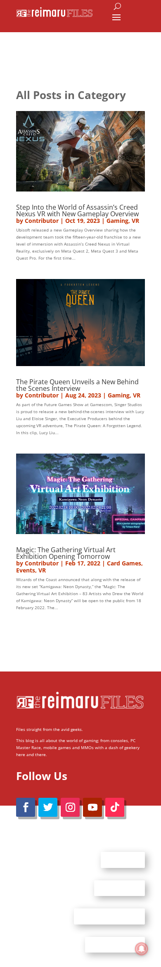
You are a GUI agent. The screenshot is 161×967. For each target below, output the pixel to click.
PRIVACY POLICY (115, 944)
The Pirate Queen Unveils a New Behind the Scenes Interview (77, 385)
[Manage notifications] (141, 948)
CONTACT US (119, 888)
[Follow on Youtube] (92, 807)
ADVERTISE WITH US (109, 916)
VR (135, 221)
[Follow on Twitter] (47, 807)
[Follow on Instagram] (70, 807)
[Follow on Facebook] (25, 807)
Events (25, 570)
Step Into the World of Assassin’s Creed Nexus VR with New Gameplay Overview (77, 210)
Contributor (42, 221)
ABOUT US (123, 860)
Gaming (117, 221)
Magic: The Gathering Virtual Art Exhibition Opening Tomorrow (66, 553)
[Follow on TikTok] (114, 807)
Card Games (124, 563)
